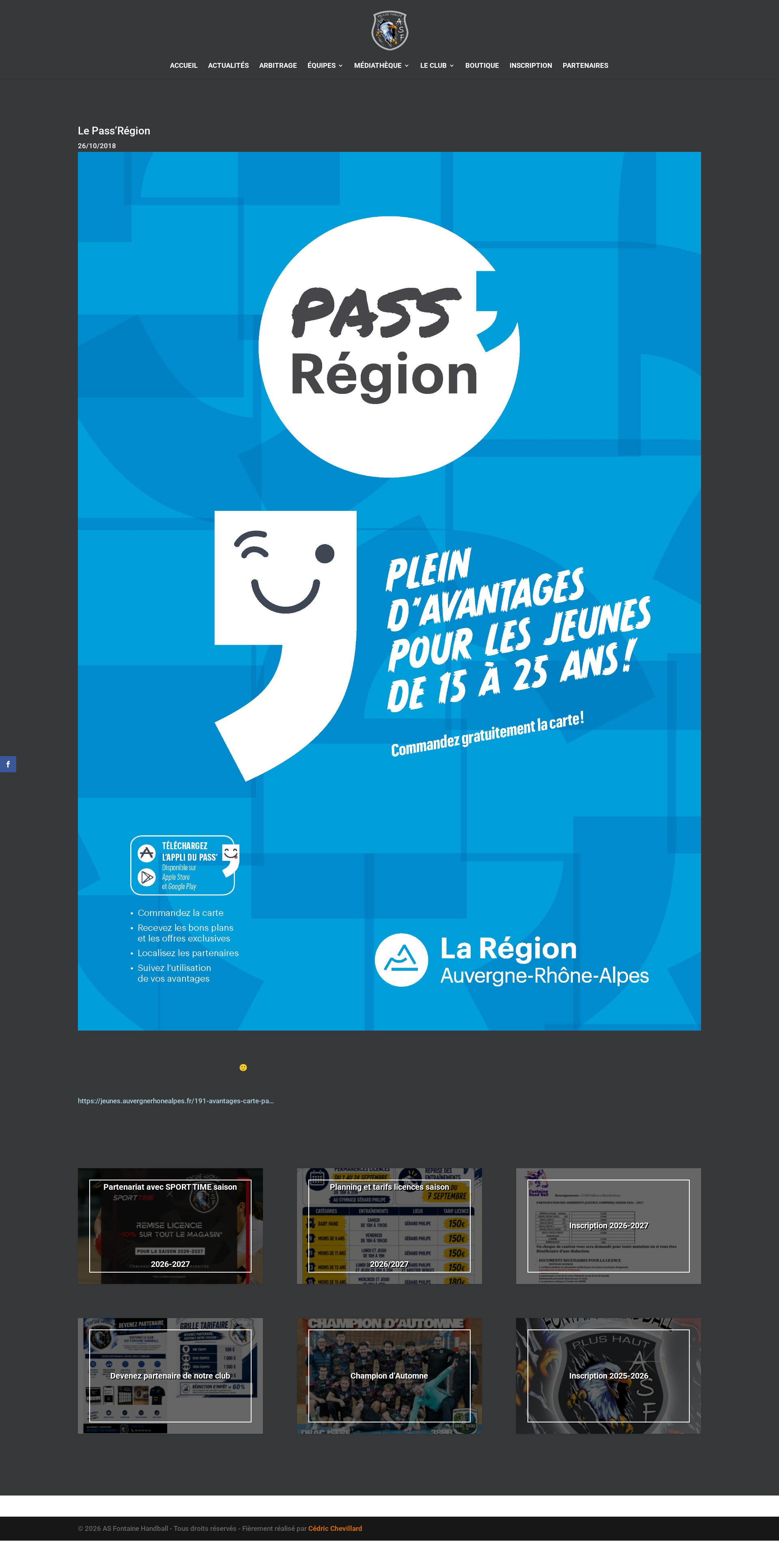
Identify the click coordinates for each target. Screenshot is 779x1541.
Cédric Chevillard (335, 1528)
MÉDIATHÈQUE (378, 66)
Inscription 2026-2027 (608, 1225)
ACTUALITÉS (228, 66)
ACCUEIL (184, 66)
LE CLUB (433, 66)
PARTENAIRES (585, 66)
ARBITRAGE (278, 66)
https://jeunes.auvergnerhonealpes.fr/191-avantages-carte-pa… (176, 1101)
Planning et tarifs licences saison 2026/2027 (389, 1225)
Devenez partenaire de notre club (170, 1376)
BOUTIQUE (482, 66)
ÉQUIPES (322, 66)
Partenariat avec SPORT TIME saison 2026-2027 (170, 1225)
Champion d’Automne (389, 1376)
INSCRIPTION (531, 66)
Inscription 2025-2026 (608, 1376)
